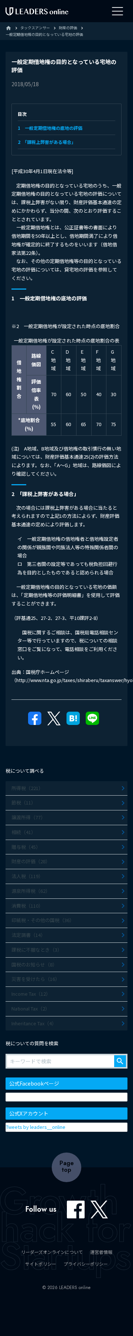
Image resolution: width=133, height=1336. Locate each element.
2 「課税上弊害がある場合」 (47, 142)
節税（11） (23, 802)
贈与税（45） (26, 846)
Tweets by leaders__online (35, 1126)
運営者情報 (101, 1252)
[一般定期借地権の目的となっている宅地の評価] (73, 721)
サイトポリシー (40, 1264)
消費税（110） (27, 905)
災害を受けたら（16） (35, 978)
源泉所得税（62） (30, 890)
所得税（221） (27, 788)
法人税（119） (27, 876)
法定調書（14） (28, 934)
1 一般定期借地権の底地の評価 (50, 128)
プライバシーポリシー (86, 1264)
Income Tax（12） (31, 993)
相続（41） (23, 832)
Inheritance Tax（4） (34, 1023)
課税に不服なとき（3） (36, 949)
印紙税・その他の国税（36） (42, 920)
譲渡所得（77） (28, 817)
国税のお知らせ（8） (34, 964)
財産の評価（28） (30, 861)
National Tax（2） (30, 1008)
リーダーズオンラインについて (52, 1252)
